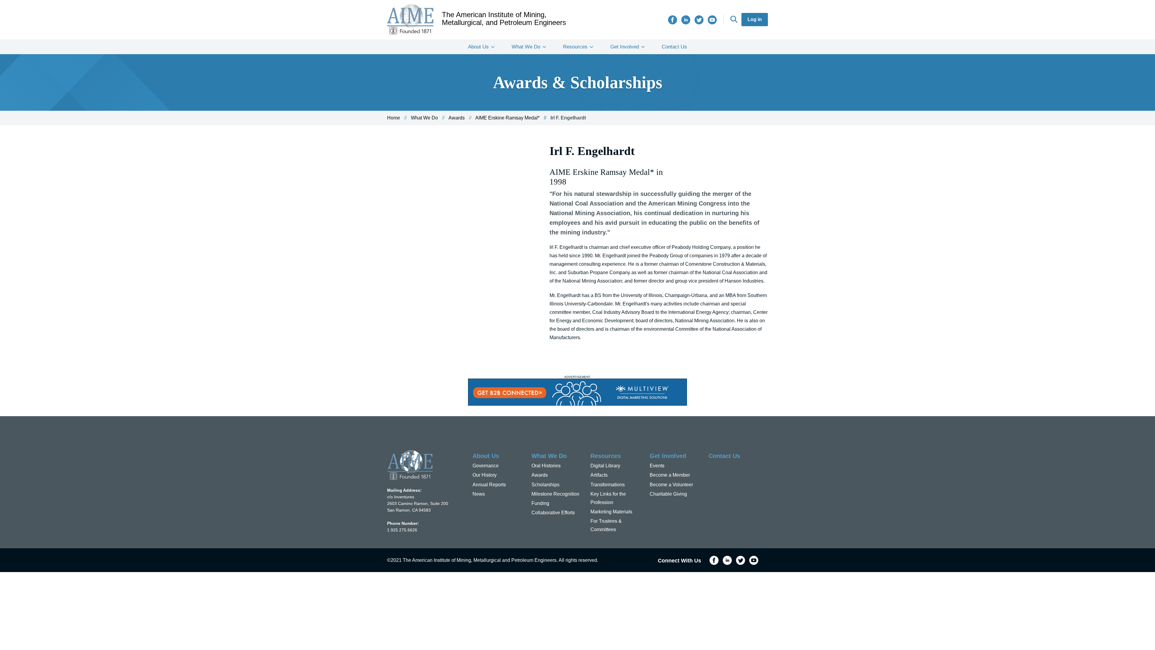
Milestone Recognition (555, 494)
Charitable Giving (668, 494)
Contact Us (674, 47)
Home (393, 117)
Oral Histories (546, 465)
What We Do (526, 47)
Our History (485, 475)
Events (657, 465)
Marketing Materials (611, 511)
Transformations (607, 484)
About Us (478, 47)
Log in (754, 19)
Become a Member (670, 475)
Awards (456, 117)
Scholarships (545, 484)
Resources (575, 47)
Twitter (699, 19)
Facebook (672, 19)
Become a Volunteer (671, 484)
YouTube (712, 19)
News (479, 494)
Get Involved (624, 47)
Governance (486, 465)
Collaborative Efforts (553, 512)
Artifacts (599, 475)
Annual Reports (489, 484)
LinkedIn (685, 19)
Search (734, 19)
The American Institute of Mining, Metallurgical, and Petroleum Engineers (504, 18)
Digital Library (605, 465)
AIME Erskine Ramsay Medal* (507, 117)
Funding (540, 503)
